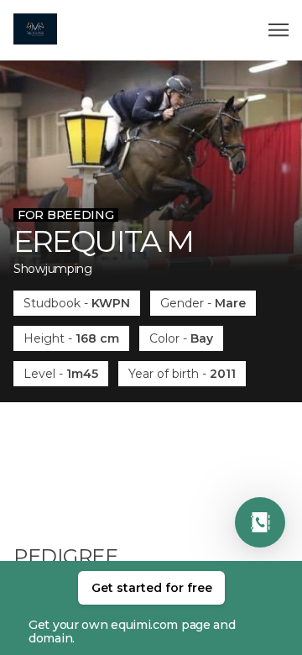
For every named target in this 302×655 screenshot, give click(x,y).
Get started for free (151, 587)
